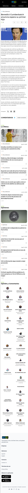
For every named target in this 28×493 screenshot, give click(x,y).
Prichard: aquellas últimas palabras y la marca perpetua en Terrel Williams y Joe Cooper (13, 273)
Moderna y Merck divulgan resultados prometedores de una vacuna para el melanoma (12, 159)
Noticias (13, 5)
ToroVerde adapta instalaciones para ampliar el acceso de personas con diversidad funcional (12, 196)
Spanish (3, 453)
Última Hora (5, 5)
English (3, 455)
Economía (21, 5)
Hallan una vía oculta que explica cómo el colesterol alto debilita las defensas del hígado (13, 183)
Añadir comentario (21, 117)
